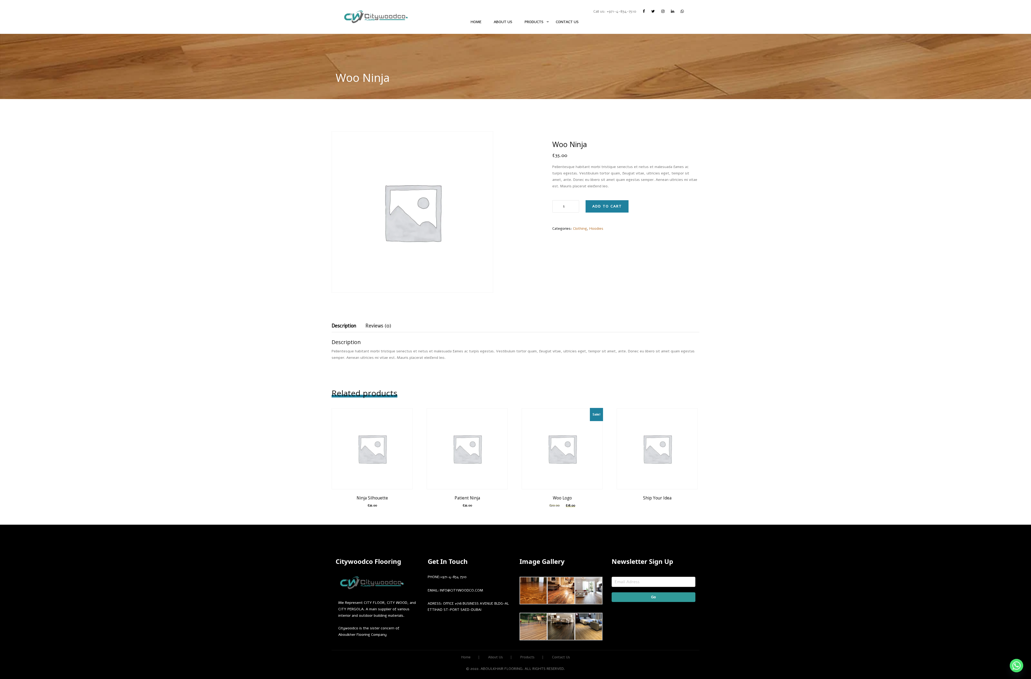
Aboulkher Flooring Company (362, 634)
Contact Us (567, 21)
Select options (661, 460)
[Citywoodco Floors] (376, 16)
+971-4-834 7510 (453, 577)
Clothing (580, 228)
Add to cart (607, 206)
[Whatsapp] (1016, 665)
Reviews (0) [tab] (378, 326)
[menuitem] (376, 17)
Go (653, 597)
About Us (503, 21)
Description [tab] (344, 326)
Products (534, 21)
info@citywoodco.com (461, 590)
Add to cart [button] (373, 464)
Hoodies (596, 228)
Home (476, 21)
